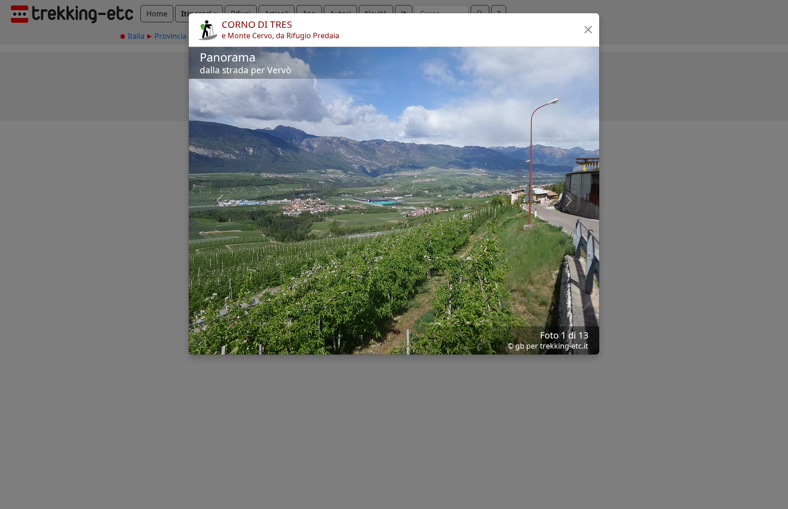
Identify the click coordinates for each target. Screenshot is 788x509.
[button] (588, 29)
